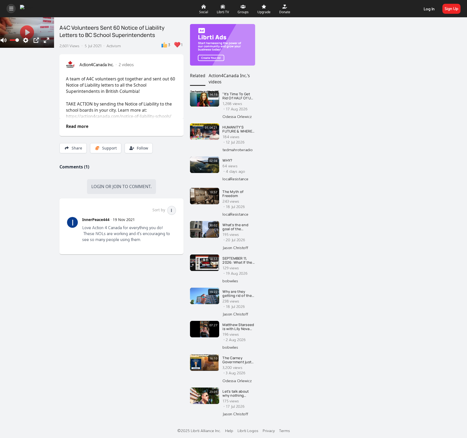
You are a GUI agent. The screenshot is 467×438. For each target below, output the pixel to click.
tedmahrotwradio (237, 149)
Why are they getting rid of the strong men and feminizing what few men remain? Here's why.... (237, 294)
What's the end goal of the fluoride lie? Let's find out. (237, 227)
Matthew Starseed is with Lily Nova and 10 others (238, 327)
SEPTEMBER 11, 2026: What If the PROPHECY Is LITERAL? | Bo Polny (237, 260)
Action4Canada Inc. (96, 64)
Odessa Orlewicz (237, 116)
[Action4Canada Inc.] (70, 65)
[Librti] (28, 8)
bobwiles (230, 280)
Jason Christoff (235, 247)
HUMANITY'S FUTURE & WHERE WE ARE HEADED (237, 129)
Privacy (269, 430)
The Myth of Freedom (232, 194)
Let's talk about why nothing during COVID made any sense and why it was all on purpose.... (237, 393)
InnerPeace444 (95, 219)
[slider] (14, 40)
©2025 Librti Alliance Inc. (199, 430)
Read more (77, 126)
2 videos (126, 64)
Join (116, 186)
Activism (113, 45)
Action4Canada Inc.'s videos (229, 79)
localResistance (235, 178)
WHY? (227, 160)
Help (229, 430)
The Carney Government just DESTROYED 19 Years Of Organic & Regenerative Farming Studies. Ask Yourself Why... (238, 360)
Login (97, 186)
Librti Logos (248, 430)
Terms (284, 430)
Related (197, 76)
